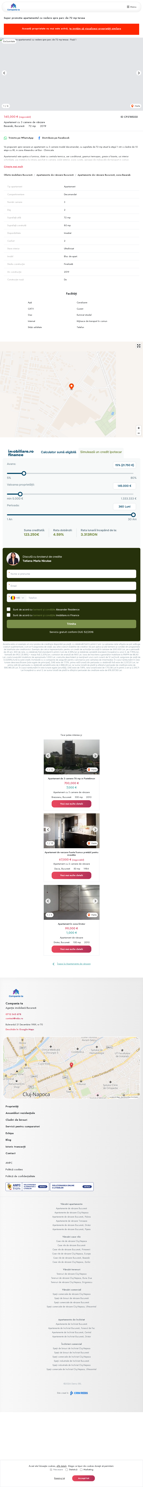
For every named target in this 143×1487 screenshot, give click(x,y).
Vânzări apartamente (71, 1204)
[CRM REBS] (78, 1393)
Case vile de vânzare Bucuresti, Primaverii (71, 1249)
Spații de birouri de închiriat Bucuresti (71, 1352)
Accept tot (83, 1478)
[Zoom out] (138, 433)
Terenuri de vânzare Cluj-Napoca (71, 1273)
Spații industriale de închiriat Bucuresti (71, 1361)
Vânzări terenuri (71, 1269)
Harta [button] (137, 106)
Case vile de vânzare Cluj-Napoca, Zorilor (71, 1262)
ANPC (9, 1163)
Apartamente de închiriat (71, 1319)
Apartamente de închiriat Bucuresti (71, 1324)
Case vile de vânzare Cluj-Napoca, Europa (71, 1253)
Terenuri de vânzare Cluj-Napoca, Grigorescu (71, 1282)
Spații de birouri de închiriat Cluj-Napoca (71, 1348)
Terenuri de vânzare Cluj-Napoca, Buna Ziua (71, 1278)
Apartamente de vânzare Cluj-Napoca (71, 1212)
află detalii (62, 1466)
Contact (11, 1153)
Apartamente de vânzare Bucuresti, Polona (71, 1216)
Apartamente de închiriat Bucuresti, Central (71, 1332)
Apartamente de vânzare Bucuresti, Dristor (71, 1225)
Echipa (10, 1133)
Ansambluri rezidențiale (20, 1113)
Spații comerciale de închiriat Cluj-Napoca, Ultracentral (71, 1369)
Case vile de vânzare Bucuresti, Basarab (71, 1257)
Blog (8, 1140)
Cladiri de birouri (16, 1120)
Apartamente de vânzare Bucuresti (55, 175)
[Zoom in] (138, 428)
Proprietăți (12, 1106)
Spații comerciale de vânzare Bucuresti (71, 1302)
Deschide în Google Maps (20, 1029)
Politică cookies (14, 1169)
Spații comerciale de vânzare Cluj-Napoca (72, 1294)
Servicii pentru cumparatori (23, 1126)
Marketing (88, 1469)
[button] (4, 72)
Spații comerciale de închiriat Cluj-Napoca (71, 1356)
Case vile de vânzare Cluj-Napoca (71, 1241)
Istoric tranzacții (16, 1147)
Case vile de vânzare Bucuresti (71, 1245)
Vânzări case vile (71, 1236)
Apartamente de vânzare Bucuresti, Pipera (71, 1229)
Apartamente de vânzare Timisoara (71, 1221)
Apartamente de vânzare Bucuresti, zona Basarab (104, 175)
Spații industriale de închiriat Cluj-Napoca (71, 1365)
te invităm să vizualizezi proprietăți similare (95, 28)
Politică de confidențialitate (20, 1176)
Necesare (58, 1469)
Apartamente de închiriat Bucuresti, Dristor (71, 1336)
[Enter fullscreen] (138, 345)
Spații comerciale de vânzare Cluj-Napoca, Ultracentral (71, 1306)
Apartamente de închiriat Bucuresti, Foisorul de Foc (71, 1328)
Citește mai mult (13, 166)
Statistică (73, 1469)
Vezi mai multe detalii (71, 803)
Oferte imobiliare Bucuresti (18, 175)
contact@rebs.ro (14, 1018)
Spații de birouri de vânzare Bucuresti (71, 1298)
